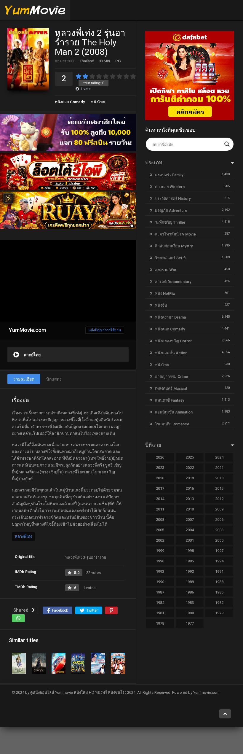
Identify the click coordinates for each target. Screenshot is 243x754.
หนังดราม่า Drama (170, 317)
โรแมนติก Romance (172, 424)
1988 (219, 582)
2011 (160, 509)
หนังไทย (98, 102)
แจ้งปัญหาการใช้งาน (105, 330)
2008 (160, 519)
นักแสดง (54, 379)
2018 (219, 478)
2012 (219, 499)
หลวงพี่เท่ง (23, 536)
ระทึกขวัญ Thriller (170, 222)
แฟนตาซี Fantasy (169, 400)
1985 (219, 592)
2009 (219, 509)
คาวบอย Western (170, 186)
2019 (190, 478)
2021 (219, 467)
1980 (190, 613)
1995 (190, 561)
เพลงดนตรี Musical (171, 388)
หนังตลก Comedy (70, 102)
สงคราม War (165, 270)
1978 (160, 623)
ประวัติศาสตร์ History (173, 198)
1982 (219, 602)
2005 (160, 530)
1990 (160, 582)
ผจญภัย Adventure (171, 210)
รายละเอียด (23, 379)
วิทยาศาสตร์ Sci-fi (170, 258)
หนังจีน (161, 305)
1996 (160, 561)
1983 (190, 602)
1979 (219, 613)
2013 (190, 499)
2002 (160, 540)
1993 (160, 571)
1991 (219, 571)
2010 (190, 509)
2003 (219, 530)
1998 (190, 550)
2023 (160, 467)
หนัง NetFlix (165, 293)
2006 (219, 519)
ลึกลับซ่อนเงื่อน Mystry (174, 246)
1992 (190, 571)
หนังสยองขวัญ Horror (173, 341)
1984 (160, 602)
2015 (219, 488)
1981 (160, 613)
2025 (190, 457)
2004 (190, 530)
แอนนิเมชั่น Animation (174, 412)
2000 (219, 540)
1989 (190, 582)
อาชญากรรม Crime (171, 376)
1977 (190, 623)
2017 (160, 488)
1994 (219, 561)
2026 (160, 457)
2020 (160, 478)
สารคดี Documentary (173, 281)
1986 (190, 592)
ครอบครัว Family (169, 175)
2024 (219, 457)
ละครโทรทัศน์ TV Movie (175, 234)
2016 (190, 488)
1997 (219, 550)
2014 (160, 499)
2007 (190, 519)
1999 (160, 550)
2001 (190, 540)
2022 (190, 467)
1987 (160, 592)
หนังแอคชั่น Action (171, 353)
